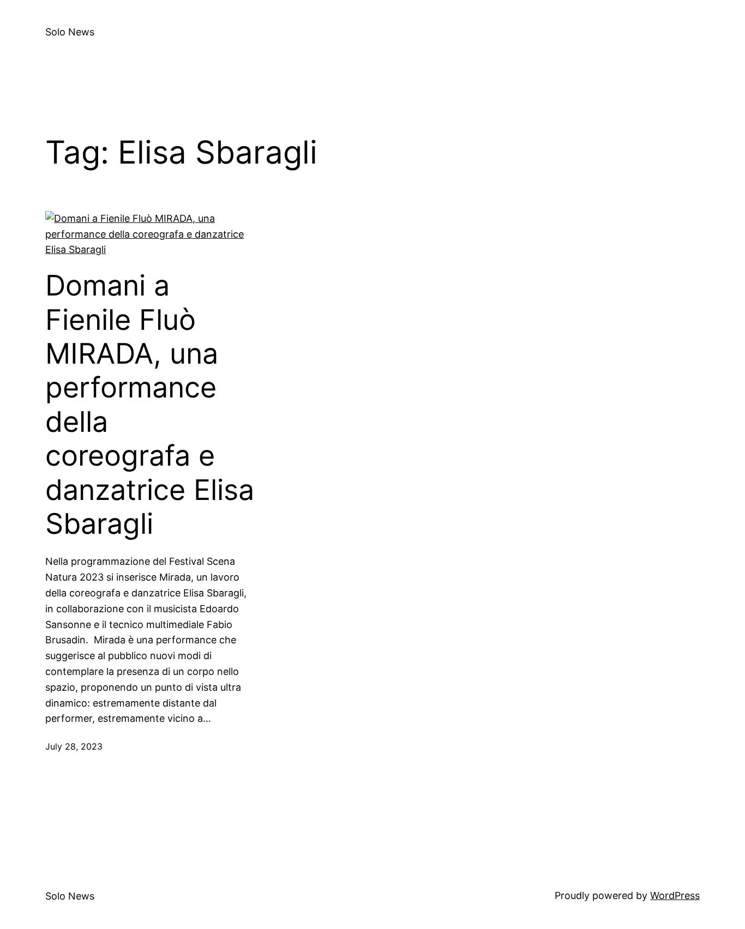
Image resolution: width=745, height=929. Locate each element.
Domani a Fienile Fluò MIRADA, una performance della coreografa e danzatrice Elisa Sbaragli (149, 405)
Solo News (69, 32)
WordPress (675, 895)
